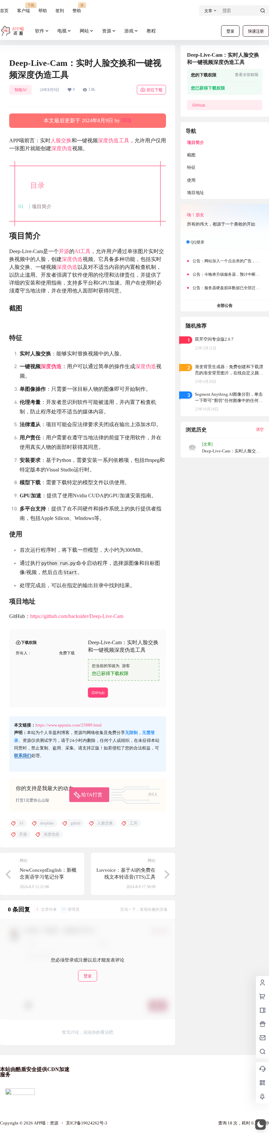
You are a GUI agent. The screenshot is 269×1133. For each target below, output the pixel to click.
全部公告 (225, 305)
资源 (106, 31)
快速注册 (256, 31)
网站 (84, 31)
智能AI (20, 90)
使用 (191, 180)
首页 (4, 10)
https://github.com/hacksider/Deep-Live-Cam (76, 616)
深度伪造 (108, 140)
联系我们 (22, 755)
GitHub (98, 692)
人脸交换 (61, 140)
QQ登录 (197, 242)
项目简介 (42, 206)
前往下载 (154, 90)
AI (77, 251)
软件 (39, 31)
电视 (62, 31)
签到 (59, 10)
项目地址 (195, 192)
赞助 (76, 8)
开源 (64, 251)
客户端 (23, 8)
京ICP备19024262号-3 (86, 1123)
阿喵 (126, 120)
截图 (191, 154)
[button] (260, 1124)
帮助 (42, 10)
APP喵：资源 (45, 1123)
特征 (191, 167)
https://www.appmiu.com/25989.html (68, 725)
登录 (230, 31)
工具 (124, 140)
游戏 (129, 31)
